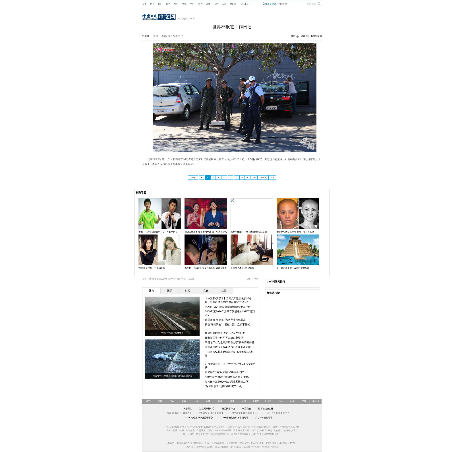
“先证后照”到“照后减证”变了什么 (223, 386)
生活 (192, 4)
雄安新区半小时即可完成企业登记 (224, 337)
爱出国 (233, 4)
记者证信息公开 (265, 408)
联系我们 (246, 408)
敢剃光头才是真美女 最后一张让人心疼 (295, 232)
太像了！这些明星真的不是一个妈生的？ (158, 232)
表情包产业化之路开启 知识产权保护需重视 (229, 342)
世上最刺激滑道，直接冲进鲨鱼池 (293, 268)
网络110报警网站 (263, 417)
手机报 (315, 401)
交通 (292, 401)
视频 (208, 4)
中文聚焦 (182, 18)
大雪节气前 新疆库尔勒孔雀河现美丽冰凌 (172, 376)
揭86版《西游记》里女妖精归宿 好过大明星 (206, 268)
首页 (144, 4)
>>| (272, 177)
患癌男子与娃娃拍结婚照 (242, 268)
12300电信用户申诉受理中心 (199, 417)
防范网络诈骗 (228, 408)
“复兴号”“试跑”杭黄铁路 (172, 333)
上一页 (193, 177)
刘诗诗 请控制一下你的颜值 (151, 268)
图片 (200, 4)
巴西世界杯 (161, 278)
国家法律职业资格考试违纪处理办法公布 (228, 347)
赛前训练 (181, 278)
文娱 (184, 4)
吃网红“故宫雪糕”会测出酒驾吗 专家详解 (228, 306)
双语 (224, 4)
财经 (176, 4)
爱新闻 (256, 401)
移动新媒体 (270, 4)
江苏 (304, 401)
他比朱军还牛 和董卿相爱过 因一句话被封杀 (206, 232)
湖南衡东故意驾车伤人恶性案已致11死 (226, 381)
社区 (244, 401)
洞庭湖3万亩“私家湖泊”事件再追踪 (224, 372)
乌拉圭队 (190, 278)
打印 (293, 36)
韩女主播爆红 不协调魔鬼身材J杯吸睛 (249, 232)
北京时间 (172, 278)
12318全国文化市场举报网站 (234, 417)
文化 (196, 401)
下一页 (263, 177)
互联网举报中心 (207, 408)
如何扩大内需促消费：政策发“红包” (225, 332)
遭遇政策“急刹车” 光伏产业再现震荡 (225, 319)
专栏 (216, 4)
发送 (303, 36)
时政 (152, 4)
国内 (168, 4)
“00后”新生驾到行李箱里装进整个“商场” (227, 376)
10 (254, 177)
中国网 (145, 36)
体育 (192, 18)
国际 (160, 4)
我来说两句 (316, 36)
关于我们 (187, 408)
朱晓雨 (152, 278)
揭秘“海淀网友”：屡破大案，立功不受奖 (227, 324)
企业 (280, 401)
